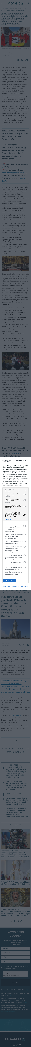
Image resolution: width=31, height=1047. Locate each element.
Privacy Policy (24, 586)
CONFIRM (9, 580)
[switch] (24, 494)
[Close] (27, 460)
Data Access (15, 586)
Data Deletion (6, 586)
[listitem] (15, 490)
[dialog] (15, 523)
